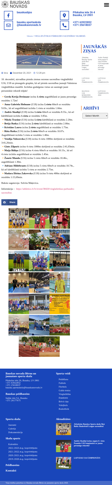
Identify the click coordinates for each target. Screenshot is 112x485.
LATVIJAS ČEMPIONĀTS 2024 (103, 93)
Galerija (12, 428)
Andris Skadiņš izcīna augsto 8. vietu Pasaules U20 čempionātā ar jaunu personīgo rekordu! (103, 63)
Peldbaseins (12, 465)
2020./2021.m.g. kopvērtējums (22, 455)
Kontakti (11, 470)
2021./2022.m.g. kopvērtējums (22, 451)
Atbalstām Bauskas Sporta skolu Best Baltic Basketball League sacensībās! (89, 425)
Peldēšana (63, 379)
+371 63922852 (13, 383)
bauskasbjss (24, 12)
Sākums (30, 36)
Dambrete (63, 398)
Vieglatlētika (65, 394)
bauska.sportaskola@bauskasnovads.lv (29, 24)
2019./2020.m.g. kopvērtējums (22, 459)
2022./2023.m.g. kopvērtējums (22, 448)
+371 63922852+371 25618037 (82, 24)
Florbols (63, 387)
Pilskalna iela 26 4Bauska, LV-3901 (84, 14)
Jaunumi (12, 425)
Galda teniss (64, 390)
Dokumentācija (15, 432)
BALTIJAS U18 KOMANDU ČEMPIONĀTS (87, 94)
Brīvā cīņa (64, 401)
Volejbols (63, 405)
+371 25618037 (13, 385)
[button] (106, 5)
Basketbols (64, 409)
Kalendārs (13, 444)
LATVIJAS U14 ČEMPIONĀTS (87, 458)
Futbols (62, 383)
